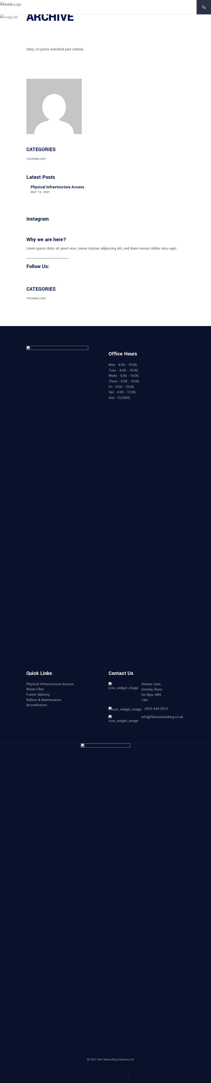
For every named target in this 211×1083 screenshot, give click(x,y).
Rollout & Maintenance (43, 700)
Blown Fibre (35, 689)
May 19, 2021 (40, 192)
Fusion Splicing (37, 695)
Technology (36, 159)
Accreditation (36, 705)
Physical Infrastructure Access (57, 187)
